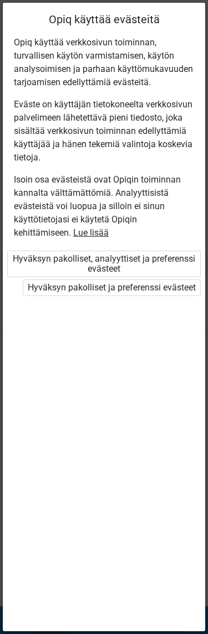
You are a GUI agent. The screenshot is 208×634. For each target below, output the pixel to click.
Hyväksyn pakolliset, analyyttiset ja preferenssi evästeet (104, 263)
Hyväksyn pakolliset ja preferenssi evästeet (112, 287)
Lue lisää (91, 232)
